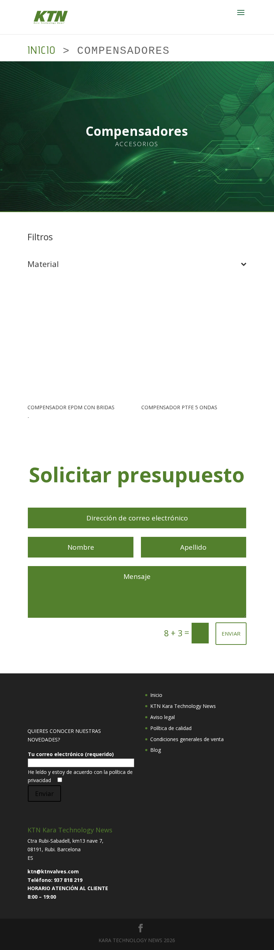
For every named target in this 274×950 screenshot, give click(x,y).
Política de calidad (171, 728)
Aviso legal (162, 717)
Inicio (41, 49)
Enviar (44, 793)
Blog (155, 749)
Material (43, 264)
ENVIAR (231, 633)
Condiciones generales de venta (187, 739)
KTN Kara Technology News (183, 706)
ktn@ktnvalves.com (53, 871)
